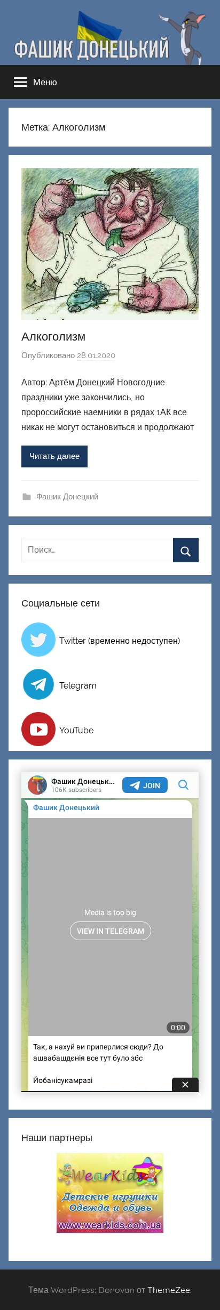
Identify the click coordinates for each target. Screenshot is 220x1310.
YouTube (76, 730)
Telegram (78, 686)
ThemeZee (168, 1289)
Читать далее (54, 456)
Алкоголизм (53, 336)
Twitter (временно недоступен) (119, 641)
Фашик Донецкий (67, 497)
